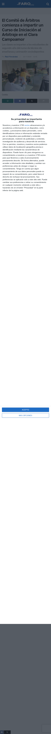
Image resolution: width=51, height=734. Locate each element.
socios (27, 125)
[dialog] (25, 367)
